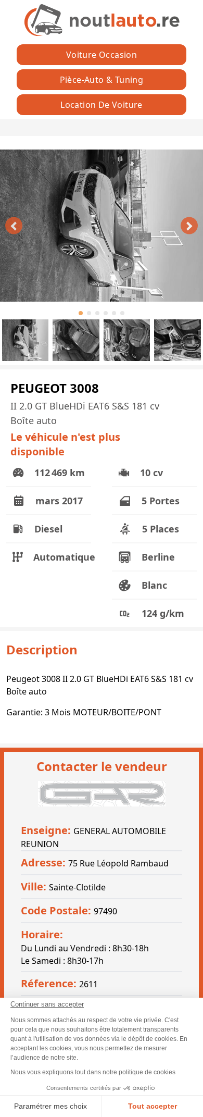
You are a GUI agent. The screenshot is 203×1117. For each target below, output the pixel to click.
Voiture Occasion (101, 54)
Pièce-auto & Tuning (102, 79)
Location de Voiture (101, 104)
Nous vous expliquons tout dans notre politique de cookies (92, 1072)
